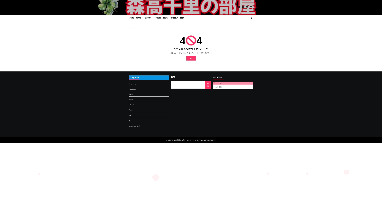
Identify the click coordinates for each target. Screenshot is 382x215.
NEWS (138, 18)
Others (131, 105)
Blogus (201, 140)
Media (131, 94)
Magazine (132, 89)
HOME (131, 18)
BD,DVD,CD (133, 84)
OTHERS (157, 18)
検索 (173, 77)
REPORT (148, 18)
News (131, 100)
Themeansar (210, 140)
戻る (191, 58)
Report (131, 115)
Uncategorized (134, 126)
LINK (182, 18)
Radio (131, 110)
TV (130, 121)
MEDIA (165, 18)
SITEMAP (174, 18)
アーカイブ (217, 83)
